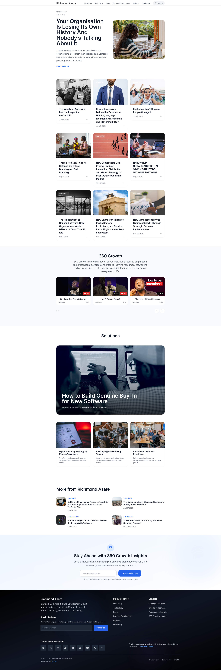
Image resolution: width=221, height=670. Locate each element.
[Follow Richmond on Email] (102, 648)
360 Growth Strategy (157, 616)
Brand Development (157, 608)
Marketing (88, 3)
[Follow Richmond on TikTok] (65, 648)
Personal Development (121, 3)
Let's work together (147, 646)
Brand (108, 3)
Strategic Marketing (157, 604)
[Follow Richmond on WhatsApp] (95, 648)
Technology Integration (158, 612)
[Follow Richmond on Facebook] (73, 648)
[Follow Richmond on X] (50, 648)
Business (135, 3)
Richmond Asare (66, 3)
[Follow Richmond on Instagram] (58, 648)
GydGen (54, 661)
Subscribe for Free (129, 573)
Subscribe (100, 628)
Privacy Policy (154, 660)
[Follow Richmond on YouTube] (87, 648)
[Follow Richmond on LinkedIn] (43, 648)
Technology (99, 3)
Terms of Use (166, 660)
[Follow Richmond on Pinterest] (80, 648)
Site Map (177, 660)
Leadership (146, 3)
